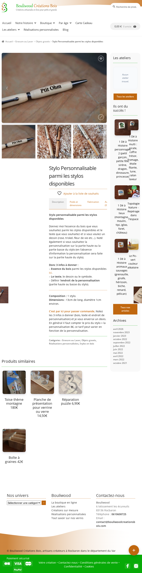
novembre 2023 (121, 332)
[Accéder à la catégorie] (44, 503)
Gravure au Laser (24, 41)
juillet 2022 (119, 346)
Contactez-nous (68, 562)
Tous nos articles (125, 309)
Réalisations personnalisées (41, 29)
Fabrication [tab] (93, 201)
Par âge (63, 23)
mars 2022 (118, 359)
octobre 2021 (120, 363)
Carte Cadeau (83, 23)
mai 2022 (118, 352)
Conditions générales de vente (99, 562)
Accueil (6, 23)
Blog (65, 29)
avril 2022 (118, 356)
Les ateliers (9, 29)
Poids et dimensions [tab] (76, 203)
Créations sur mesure (64, 510)
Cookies (89, 566)
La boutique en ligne (64, 502)
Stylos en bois (87, 343)
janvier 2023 (119, 335)
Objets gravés (43, 41)
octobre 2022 (120, 339)
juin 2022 (118, 349)
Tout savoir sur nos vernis (67, 518)
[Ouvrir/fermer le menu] (134, 550)
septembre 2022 (121, 342)
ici (50, 272)
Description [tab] (58, 201)
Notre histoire (24, 23)
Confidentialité (73, 566)
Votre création (47, 562)
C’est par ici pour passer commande (71, 311)
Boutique (46, 23)
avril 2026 (118, 329)
